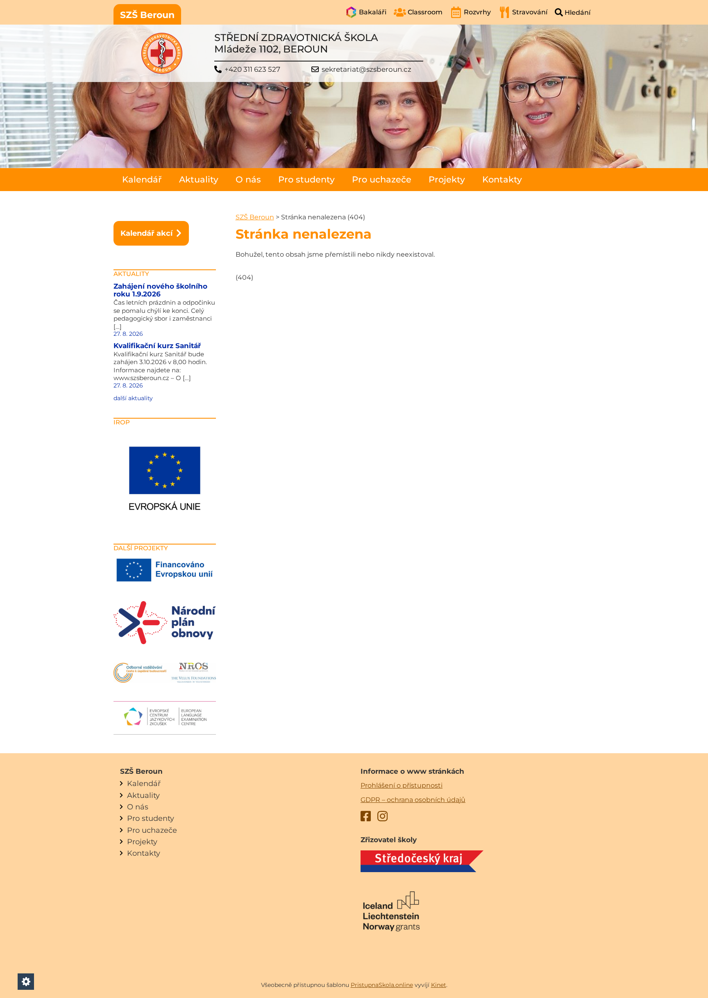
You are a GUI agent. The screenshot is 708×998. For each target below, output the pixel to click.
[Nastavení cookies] (26, 981)
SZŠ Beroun (255, 217)
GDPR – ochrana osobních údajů (413, 800)
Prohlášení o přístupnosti (401, 785)
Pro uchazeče (381, 179)
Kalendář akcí (146, 233)
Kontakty (502, 179)
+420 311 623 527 (252, 69)
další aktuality (133, 398)
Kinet (438, 985)
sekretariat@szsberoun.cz (366, 69)
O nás (248, 179)
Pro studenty (306, 179)
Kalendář (142, 179)
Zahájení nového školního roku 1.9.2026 (160, 290)
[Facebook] (366, 817)
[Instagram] (382, 817)
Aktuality (198, 179)
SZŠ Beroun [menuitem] (147, 15)
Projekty (447, 179)
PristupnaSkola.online (382, 985)
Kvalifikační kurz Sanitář (157, 346)
